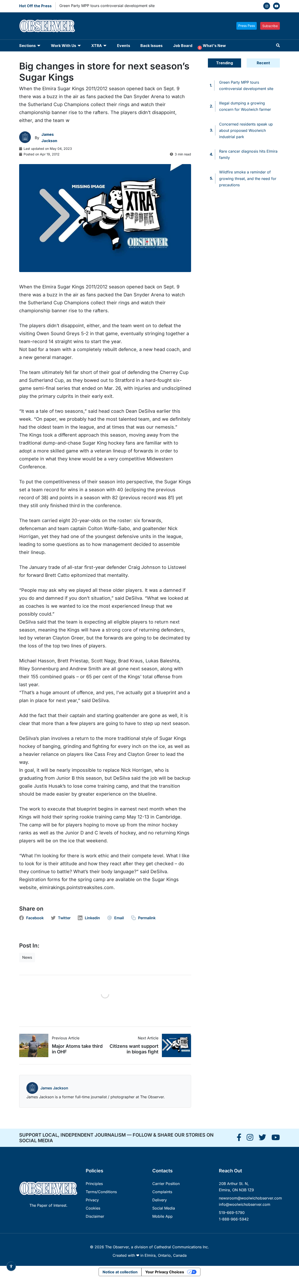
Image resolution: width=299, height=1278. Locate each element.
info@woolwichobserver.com (244, 1204)
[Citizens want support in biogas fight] (174, 1045)
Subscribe (270, 26)
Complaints (162, 1191)
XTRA (96, 45)
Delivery (159, 1200)
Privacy (92, 1200)
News (27, 957)
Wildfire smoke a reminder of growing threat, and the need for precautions (247, 178)
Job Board (182, 45)
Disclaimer (95, 1216)
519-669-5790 (232, 1212)
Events (123, 45)
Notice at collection (120, 1272)
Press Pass (246, 26)
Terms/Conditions (101, 1191)
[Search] (278, 45)
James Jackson (54, 1088)
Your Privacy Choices (164, 1272)
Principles (94, 1183)
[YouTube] (276, 6)
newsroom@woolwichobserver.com (250, 1198)
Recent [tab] (263, 63)
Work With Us (63, 45)
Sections (27, 45)
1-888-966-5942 (234, 1219)
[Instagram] (266, 6)
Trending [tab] (224, 63)
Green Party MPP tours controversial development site (107, 5)
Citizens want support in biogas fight (134, 1049)
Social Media (163, 1208)
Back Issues (151, 45)
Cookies (93, 1208)
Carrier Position (166, 1183)
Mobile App (162, 1216)
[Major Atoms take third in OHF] (35, 1045)
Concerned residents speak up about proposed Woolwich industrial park (246, 130)
